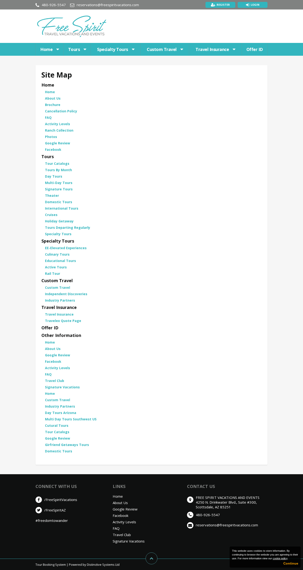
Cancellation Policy (61, 111)
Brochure (52, 104)
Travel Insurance (212, 49)
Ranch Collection (59, 130)
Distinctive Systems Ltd (103, 564)
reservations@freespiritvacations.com (108, 4)
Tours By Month (58, 170)
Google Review (57, 143)
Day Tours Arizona (60, 412)
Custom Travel (162, 49)
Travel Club (54, 380)
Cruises (51, 214)
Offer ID (254, 49)
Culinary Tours (57, 254)
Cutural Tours (56, 425)
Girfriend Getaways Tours (67, 444)
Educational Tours (60, 260)
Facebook (53, 149)
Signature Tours (59, 189)
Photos (51, 136)
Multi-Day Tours (58, 182)
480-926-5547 (54, 4)
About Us (53, 98)
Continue (290, 563)
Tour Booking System (51, 564)
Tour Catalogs (57, 163)
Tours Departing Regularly (67, 227)
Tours (74, 49)
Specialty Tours (112, 49)
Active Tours (56, 267)
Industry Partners (60, 300)
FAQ (48, 117)
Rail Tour (52, 273)
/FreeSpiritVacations (60, 499)
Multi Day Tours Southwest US (71, 419)
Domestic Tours (58, 202)
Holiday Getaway (59, 221)
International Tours (61, 208)
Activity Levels (57, 124)
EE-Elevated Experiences (66, 248)
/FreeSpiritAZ (55, 510)
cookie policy (280, 558)
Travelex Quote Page (63, 320)
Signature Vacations (62, 387)
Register (223, 4)
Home (46, 49)
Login (255, 4)
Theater (52, 195)
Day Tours (53, 176)
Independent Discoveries (66, 294)
